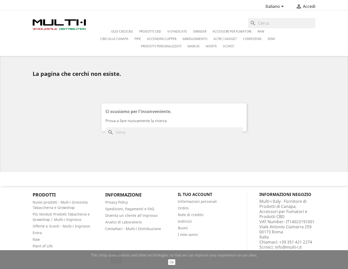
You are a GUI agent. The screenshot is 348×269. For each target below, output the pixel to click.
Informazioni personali (197, 201)
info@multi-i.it (288, 247)
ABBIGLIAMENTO (194, 39)
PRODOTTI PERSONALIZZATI (161, 46)
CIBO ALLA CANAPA (114, 39)
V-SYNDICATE (177, 31)
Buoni (183, 227)
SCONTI (228, 46)
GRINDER (199, 31)
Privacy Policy (116, 202)
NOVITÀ (211, 46)
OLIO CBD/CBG (122, 31)
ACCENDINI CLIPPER (161, 39)
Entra (37, 232)
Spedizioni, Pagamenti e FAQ (129, 208)
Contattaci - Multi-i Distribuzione (133, 228)
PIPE (138, 39)
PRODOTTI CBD (150, 31)
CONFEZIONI (252, 39)
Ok (171, 262)
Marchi (193, 46)
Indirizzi (185, 221)
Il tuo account (195, 194)
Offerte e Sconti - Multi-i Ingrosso (61, 226)
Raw (36, 239)
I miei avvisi (188, 234)
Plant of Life (43, 246)
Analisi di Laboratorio (123, 222)
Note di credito (190, 214)
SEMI (271, 39)
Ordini (183, 208)
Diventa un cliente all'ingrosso (131, 215)
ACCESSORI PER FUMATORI (231, 31)
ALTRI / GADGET (225, 39)
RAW (261, 31)
